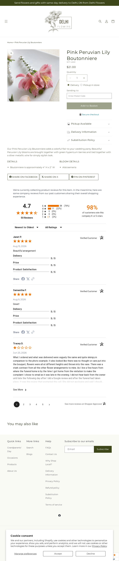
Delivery (75, 85)
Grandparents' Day (14, 449)
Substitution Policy (51, 496)
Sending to (77, 90)
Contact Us (51, 454)
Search (29, 447)
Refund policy (52, 487)
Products (12, 464)
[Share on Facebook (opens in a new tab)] (23, 279)
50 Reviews (31, 217)
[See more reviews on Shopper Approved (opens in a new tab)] (32, 279)
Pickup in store (91, 85)
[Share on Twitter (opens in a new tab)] (28, 279)
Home (10, 42)
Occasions (12, 458)
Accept (58, 553)
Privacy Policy (99, 546)
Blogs (29, 454)
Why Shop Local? (50, 462)
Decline (91, 553)
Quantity (71, 72)
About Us (12, 471)
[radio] (59, 206)
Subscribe (103, 449)
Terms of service (53, 504)
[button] (6, 21)
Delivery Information (51, 473)
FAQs (48, 447)
